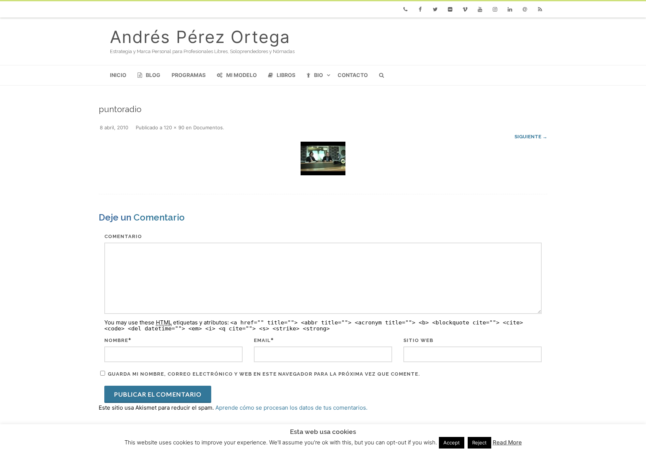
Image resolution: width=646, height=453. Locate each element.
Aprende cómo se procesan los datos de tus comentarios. (291, 407)
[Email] (524, 9)
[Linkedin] (509, 9)
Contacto (353, 75)
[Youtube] (480, 9)
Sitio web (418, 340)
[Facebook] (420, 9)
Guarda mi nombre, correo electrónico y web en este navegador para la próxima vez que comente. (264, 374)
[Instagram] (494, 9)
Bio (318, 75)
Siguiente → (530, 136)
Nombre (116, 340)
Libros (286, 75)
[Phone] (405, 9)
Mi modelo (241, 75)
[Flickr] (450, 9)
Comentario (123, 236)
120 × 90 (174, 127)
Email (262, 340)
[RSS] (539, 9)
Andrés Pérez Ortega (200, 37)
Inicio (118, 75)
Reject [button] (479, 443)
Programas (189, 75)
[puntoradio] (323, 158)
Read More (507, 442)
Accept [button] (451, 443)
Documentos (208, 127)
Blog (153, 75)
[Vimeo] (465, 9)
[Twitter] (435, 9)
